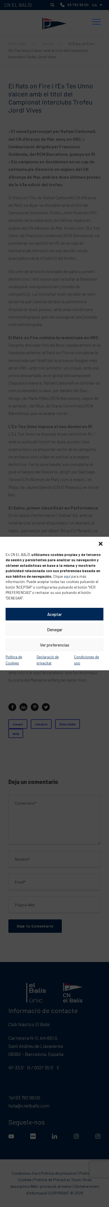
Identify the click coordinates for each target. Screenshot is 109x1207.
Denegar (54, 629)
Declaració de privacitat (48, 660)
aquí (67, 576)
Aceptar (54, 614)
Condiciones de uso (86, 660)
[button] (100, 544)
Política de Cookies (14, 660)
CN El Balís (54, 12)
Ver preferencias (54, 644)
